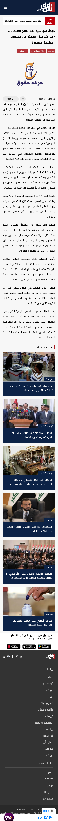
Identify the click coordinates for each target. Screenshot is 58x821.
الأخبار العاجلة (50, 21)
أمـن (51, 696)
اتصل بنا (48, 792)
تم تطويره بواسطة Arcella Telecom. (29, 809)
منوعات (49, 748)
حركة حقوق (22, 51)
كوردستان (47, 683)
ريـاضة (49, 729)
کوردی (50, 786)
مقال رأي (48, 742)
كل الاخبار (47, 735)
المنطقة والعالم (43, 722)
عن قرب (49, 690)
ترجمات (49, 716)
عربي (50, 773)
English (49, 779)
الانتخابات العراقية (37, 51)
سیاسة (51, 51)
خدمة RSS (47, 798)
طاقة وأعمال (45, 709)
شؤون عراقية (45, 703)
